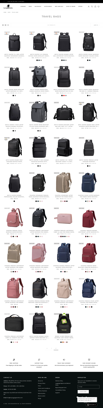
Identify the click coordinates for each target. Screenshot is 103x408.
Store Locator (41, 396)
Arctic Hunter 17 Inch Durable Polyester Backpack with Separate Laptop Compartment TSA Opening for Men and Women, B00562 (39, 160)
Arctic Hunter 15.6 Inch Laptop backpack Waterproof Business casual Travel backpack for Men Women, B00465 (14, 55)
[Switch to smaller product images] (5, 25)
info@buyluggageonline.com (15, 397)
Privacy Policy (41, 383)
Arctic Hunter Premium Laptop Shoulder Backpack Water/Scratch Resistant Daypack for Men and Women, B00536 (88, 160)
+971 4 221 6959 (11, 386)
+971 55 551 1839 (12, 389)
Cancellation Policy (60, 390)
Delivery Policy (59, 381)
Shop (9, 12)
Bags (30, 6)
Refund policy (41, 393)
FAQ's (39, 386)
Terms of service (42, 391)
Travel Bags (15, 12)
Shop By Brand (70, 6)
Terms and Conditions (44, 388)
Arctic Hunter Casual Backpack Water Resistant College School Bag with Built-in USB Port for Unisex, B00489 (89, 55)
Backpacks (38, 6)
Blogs (39, 398)
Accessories (48, 6)
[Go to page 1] (47, 348)
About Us (40, 381)
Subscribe (83, 391)
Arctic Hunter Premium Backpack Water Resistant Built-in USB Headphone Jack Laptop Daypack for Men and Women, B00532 (64, 90)
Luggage (23, 6)
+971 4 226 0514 (20, 386)
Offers (80, 6)
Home (5, 12)
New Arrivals (59, 6)
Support (57, 392)
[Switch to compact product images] (8, 25)
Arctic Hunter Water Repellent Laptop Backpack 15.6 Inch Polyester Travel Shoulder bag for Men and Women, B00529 (14, 90)
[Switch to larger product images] (3, 25)
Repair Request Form (61, 387)
